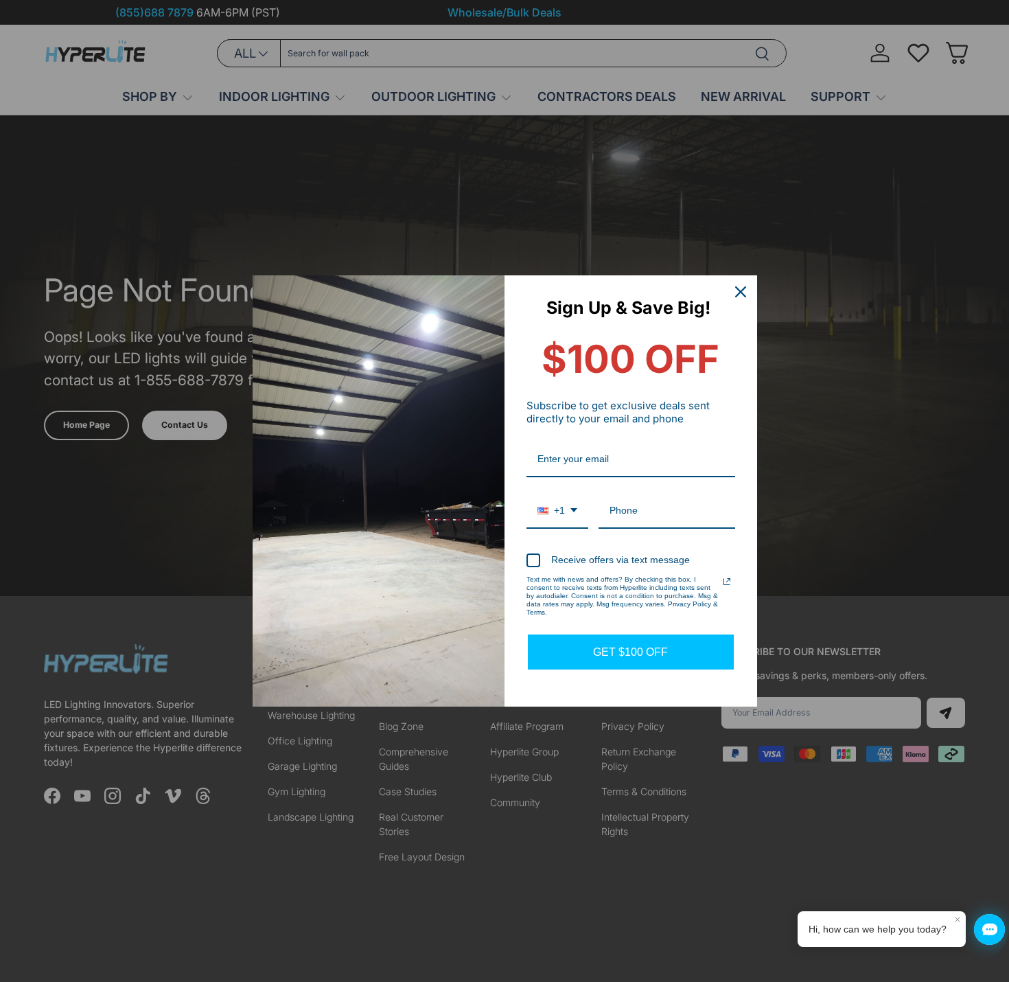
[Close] (740, 291)
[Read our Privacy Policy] (727, 581)
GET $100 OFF (630, 652)
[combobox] (557, 511)
